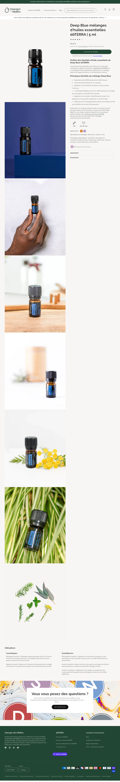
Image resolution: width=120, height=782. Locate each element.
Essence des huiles (13, 776)
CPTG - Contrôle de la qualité (95, 747)
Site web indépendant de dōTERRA (66, 743)
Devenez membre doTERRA (64, 740)
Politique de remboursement (26, 776)
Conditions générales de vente (93, 776)
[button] (35, 10)
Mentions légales (106, 776)
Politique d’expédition (70, 776)
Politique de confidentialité (42, 776)
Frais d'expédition (83, 46)
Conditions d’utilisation (57, 776)
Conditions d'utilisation (93, 740)
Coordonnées (80, 776)
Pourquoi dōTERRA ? (62, 737)
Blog (87, 737)
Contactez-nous (61, 747)
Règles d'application (92, 743)
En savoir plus (60, 707)
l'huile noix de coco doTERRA (94, 114)
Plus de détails (97, 56)
